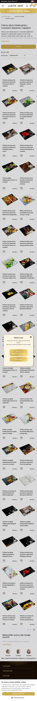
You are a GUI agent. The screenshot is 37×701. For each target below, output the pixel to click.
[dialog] (18, 690)
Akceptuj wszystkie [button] (18, 694)
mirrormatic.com (18, 353)
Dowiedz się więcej (28, 690)
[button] (18, 698)
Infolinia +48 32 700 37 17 (9, 1)
